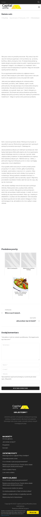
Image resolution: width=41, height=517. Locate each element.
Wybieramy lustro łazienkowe (12, 497)
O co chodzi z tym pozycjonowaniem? (15, 461)
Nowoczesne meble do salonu (12, 488)
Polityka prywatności (5, 515)
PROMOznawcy (24, 508)
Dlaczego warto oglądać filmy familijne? (15, 455)
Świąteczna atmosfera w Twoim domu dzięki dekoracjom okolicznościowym (17, 465)
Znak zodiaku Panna (9, 469)
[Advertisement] (20, 34)
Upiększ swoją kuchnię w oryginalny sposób (17, 494)
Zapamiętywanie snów (10, 458)
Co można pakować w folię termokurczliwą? (16, 491)
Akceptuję (32, 512)
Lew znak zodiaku (8, 472)
